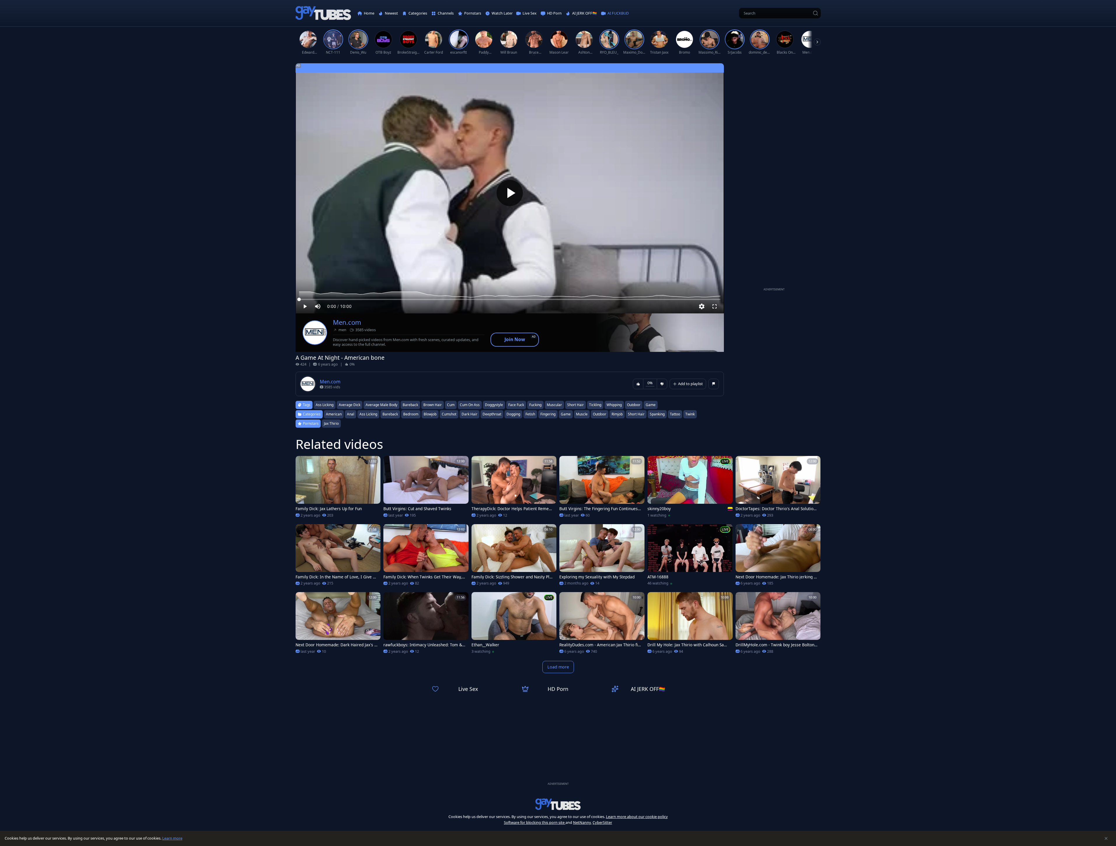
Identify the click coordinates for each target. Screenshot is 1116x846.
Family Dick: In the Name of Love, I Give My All (336, 577)
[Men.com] (315, 332)
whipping (614, 404)
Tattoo (675, 414)
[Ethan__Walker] (514, 624)
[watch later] (302, 463)
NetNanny (582, 822)
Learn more (172, 838)
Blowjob (430, 414)
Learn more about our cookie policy (637, 816)
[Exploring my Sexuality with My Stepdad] (602, 556)
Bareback (390, 414)
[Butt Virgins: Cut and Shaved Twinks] (426, 488)
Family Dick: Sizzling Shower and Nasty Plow (511, 577)
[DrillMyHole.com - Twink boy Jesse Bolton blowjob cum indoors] (778, 624)
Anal (350, 414)
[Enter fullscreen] (714, 306)
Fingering (548, 414)
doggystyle (494, 404)
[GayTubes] (323, 13)
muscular (554, 404)
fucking (535, 404)
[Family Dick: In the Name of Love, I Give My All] (338, 556)
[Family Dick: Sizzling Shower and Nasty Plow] (514, 556)
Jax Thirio (331, 423)
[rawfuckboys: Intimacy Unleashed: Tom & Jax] (426, 624)
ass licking (324, 404)
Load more (558, 667)
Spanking (657, 414)
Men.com (347, 322)
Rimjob (617, 414)
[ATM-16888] (690, 556)
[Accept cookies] (1106, 838)
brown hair (432, 404)
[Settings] (702, 306)
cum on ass (470, 404)
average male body (381, 404)
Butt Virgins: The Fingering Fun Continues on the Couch (600, 508)
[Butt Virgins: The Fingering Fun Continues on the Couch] (602, 488)
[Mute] (318, 306)
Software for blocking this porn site (534, 822)
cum (451, 404)
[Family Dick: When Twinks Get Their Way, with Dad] (426, 556)
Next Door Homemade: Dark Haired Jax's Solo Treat (336, 645)
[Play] (510, 193)
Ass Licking (368, 414)
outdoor (633, 404)
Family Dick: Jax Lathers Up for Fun (329, 508)
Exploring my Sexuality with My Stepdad (597, 577)
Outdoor (599, 414)
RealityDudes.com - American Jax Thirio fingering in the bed (599, 645)
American (334, 414)
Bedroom (410, 414)
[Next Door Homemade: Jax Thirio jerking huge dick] (778, 556)
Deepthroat (492, 414)
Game (566, 414)
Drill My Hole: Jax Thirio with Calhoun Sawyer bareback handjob (688, 645)
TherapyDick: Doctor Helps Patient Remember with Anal (512, 508)
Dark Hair (469, 414)
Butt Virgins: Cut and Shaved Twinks (417, 508)
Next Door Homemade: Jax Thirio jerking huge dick (776, 577)
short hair (575, 404)
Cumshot (449, 414)
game (651, 404)
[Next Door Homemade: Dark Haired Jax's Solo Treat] (338, 624)
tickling (595, 404)
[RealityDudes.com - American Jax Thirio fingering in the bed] (602, 624)
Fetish (530, 414)
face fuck (516, 404)
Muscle (582, 414)
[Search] (815, 13)
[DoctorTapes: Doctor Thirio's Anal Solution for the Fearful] (778, 488)
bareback (410, 404)
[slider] (509, 299)
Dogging (513, 414)
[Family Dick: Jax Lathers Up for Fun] (338, 488)
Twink (690, 414)
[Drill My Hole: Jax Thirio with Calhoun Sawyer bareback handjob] (690, 624)
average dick (349, 404)
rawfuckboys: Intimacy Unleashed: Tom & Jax (423, 645)
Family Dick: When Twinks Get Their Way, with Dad (422, 577)
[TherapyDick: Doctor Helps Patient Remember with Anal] (514, 488)
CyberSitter (602, 822)
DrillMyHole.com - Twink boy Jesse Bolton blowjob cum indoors (777, 645)
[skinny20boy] (690, 488)
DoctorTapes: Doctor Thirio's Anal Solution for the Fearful (776, 508)
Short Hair (636, 414)
